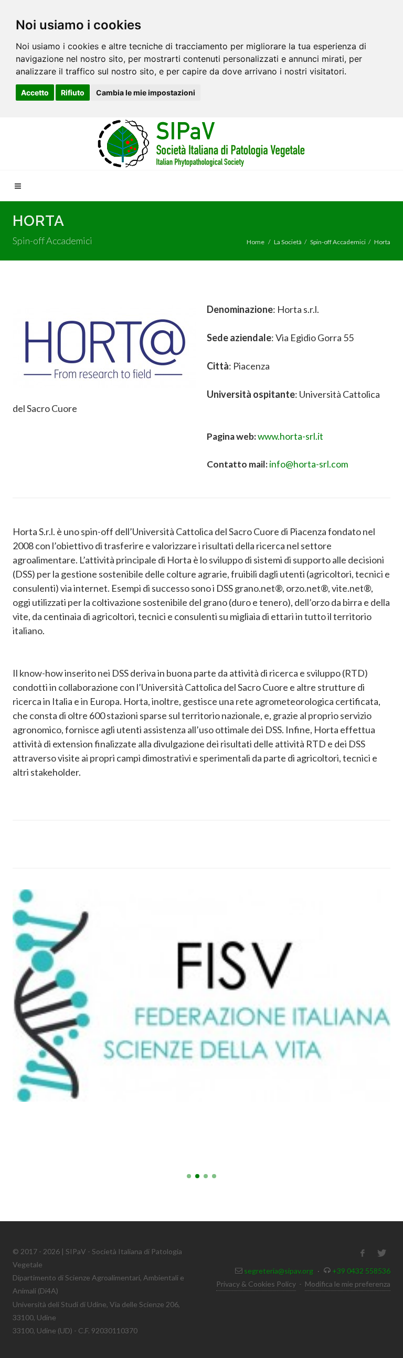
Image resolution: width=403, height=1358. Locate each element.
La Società (288, 242)
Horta (382, 242)
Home (255, 242)
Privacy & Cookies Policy (256, 1283)
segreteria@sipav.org (278, 1270)
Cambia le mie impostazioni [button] (145, 92)
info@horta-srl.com (308, 464)
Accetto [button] (35, 92)
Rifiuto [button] (72, 92)
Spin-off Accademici (338, 242)
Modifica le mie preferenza (347, 1283)
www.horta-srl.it (290, 436)
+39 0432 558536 (361, 1270)
